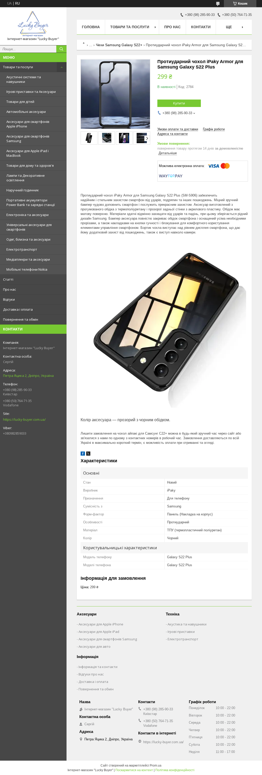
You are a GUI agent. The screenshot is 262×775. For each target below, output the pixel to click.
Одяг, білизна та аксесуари (28, 239)
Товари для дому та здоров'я (30, 165)
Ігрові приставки (181, 631)
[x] (88, 454)
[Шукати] (61, 49)
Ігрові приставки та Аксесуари (31, 91)
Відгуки (9, 299)
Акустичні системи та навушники (23, 79)
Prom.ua (155, 765)
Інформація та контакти (98, 666)
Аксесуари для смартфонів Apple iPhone (27, 124)
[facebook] (83, 454)
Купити (179, 103)
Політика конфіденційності (174, 770)
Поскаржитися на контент (134, 770)
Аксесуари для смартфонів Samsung (27, 138)
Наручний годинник (22, 190)
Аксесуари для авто (95, 646)
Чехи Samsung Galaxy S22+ (119, 45)
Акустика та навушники (187, 624)
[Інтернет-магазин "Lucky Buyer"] (33, 24)
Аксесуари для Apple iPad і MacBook (27, 153)
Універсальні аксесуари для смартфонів (29, 227)
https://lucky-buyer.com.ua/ (24, 419)
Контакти (201, 27)
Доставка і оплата (18, 309)
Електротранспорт (21, 249)
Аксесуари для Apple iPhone (101, 624)
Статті (8, 279)
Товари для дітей (20, 101)
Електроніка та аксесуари (27, 214)
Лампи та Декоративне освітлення (25, 177)
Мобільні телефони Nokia (26, 269)
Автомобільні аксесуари (26, 111)
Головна (91, 27)
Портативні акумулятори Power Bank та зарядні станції (30, 202)
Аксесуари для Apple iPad (99, 631)
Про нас (9, 289)
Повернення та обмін (20, 319)
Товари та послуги (18, 67)
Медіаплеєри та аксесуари (28, 259)
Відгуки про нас (91, 674)
